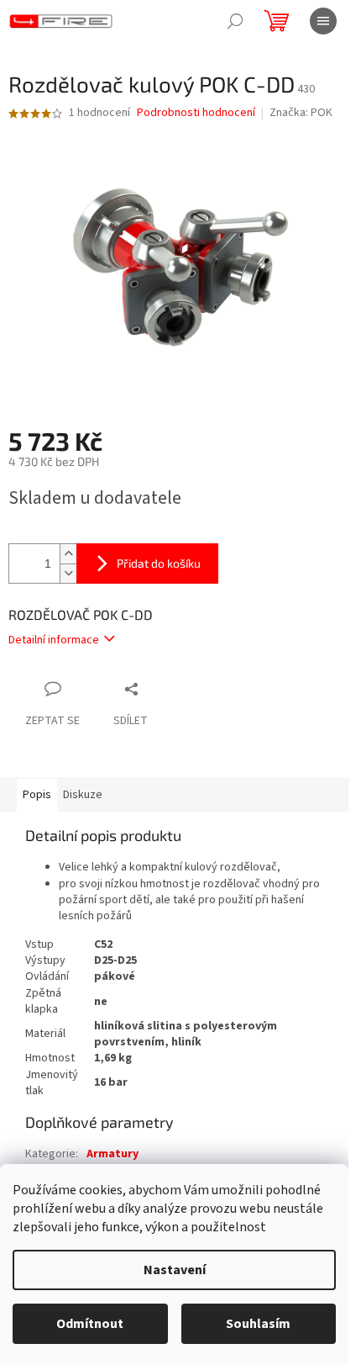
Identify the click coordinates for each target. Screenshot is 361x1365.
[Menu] (323, 21)
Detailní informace (53, 640)
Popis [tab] (37, 794)
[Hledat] (235, 21)
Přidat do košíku (159, 563)
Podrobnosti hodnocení (196, 113)
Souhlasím (258, 1324)
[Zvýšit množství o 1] (68, 553)
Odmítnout (89, 1324)
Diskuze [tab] (82, 794)
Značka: (300, 112)
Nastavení (175, 1270)
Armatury (112, 1153)
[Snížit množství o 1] (68, 573)
